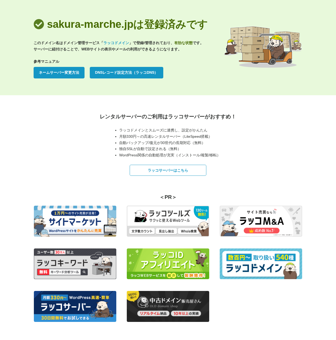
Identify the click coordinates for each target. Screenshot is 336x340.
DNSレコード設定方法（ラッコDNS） (126, 72)
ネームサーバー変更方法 (59, 72)
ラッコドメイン (116, 43)
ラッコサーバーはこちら (168, 170)
